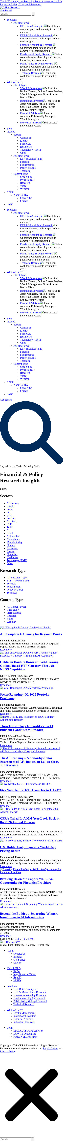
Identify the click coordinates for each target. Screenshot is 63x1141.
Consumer (25, 137)
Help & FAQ (14, 968)
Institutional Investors (31, 100)
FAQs (16, 971)
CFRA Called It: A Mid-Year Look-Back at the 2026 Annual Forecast (29, 820)
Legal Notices (50, 1048)
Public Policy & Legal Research (37, 63)
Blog (9, 128)
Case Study (26, 176)
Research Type (21, 22)
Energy (24, 140)
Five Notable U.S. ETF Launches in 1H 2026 (30, 790)
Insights (11, 131)
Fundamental (27, 164)
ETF (9, 524)
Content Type (20, 173)
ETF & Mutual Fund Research (36, 35)
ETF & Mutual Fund (31, 158)
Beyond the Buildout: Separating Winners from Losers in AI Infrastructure (29, 915)
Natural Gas (13, 539)
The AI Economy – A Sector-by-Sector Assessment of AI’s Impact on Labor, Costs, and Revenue (29, 761)
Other (23, 152)
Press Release (27, 179)
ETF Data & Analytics (32, 26)
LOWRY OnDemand (24, 1033)
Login (10, 204)
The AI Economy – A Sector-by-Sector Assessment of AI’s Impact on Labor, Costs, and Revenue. (31, 3)
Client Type (19, 85)
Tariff (10, 527)
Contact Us (26, 198)
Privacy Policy (7, 1051)
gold (9, 515)
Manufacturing (14, 542)
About (10, 191)
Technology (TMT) (30, 149)
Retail (10, 533)
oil (8, 512)
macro (10, 509)
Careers (24, 201)
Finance (11, 545)
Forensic (24, 161)
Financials (25, 143)
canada (10, 506)
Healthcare (26, 146)
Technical (25, 170)
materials (11, 518)
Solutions (12, 19)
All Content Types (16, 606)
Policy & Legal (28, 167)
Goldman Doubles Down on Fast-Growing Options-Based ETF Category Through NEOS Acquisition (29, 665)
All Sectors (12, 503)
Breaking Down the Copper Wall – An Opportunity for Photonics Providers (26, 880)
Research (25, 182)
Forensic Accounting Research (36, 44)
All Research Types (17, 577)
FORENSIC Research (25, 1036)
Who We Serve (15, 82)
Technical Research (30, 73)
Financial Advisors (30, 113)
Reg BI (17, 977)
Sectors (17, 134)
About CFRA (20, 194)
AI (8, 530)
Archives (11, 521)
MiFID (17, 980)
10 (23, 938)
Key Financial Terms (24, 974)
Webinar (24, 188)
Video (23, 185)
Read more (6, 649)
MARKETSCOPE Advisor (28, 1030)
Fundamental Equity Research (36, 54)
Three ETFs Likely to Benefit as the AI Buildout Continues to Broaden (26, 728)
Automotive (13, 536)
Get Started (6, 10)
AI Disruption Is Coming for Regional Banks (31, 634)
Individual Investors (30, 122)
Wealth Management (31, 88)
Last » (31, 938)
